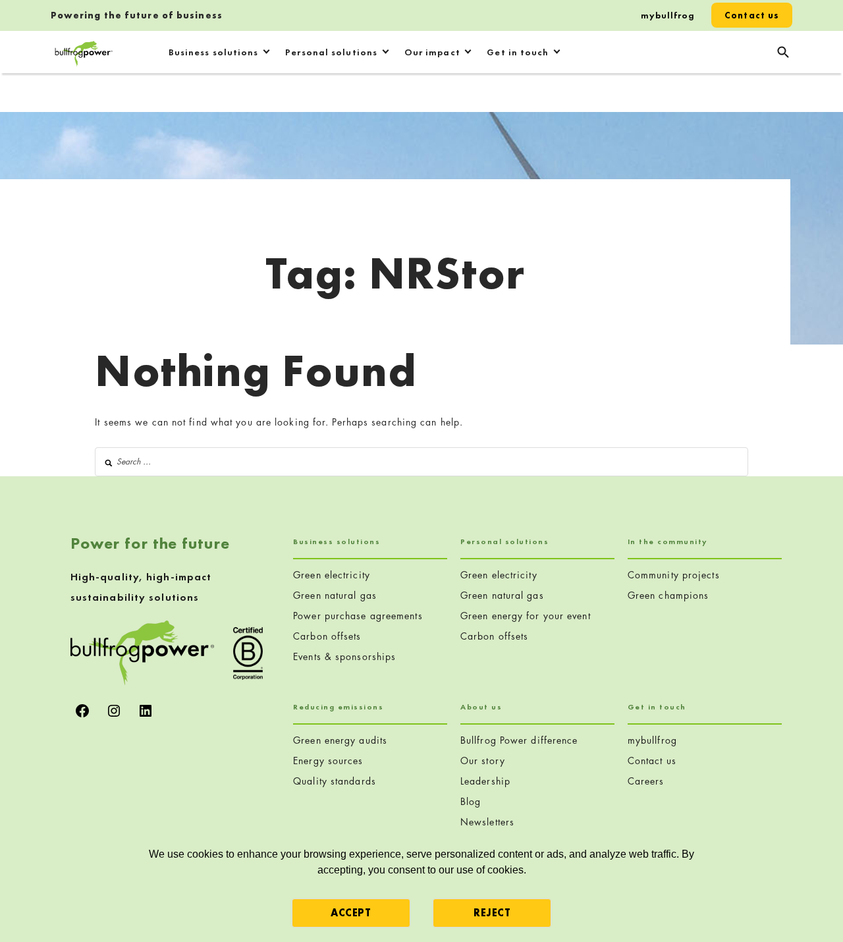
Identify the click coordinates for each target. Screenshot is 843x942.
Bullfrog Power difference (519, 740)
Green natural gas (335, 595)
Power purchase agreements (358, 615)
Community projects (674, 574)
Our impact (432, 52)
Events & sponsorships (344, 656)
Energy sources (328, 760)
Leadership (485, 781)
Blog (470, 801)
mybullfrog (668, 15)
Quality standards (334, 781)
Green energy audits (340, 740)
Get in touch (518, 52)
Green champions (668, 595)
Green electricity (331, 574)
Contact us (751, 15)
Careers (646, 781)
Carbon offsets (327, 636)
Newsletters (487, 822)
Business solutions (214, 52)
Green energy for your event (525, 615)
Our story (482, 760)
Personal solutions (331, 52)
